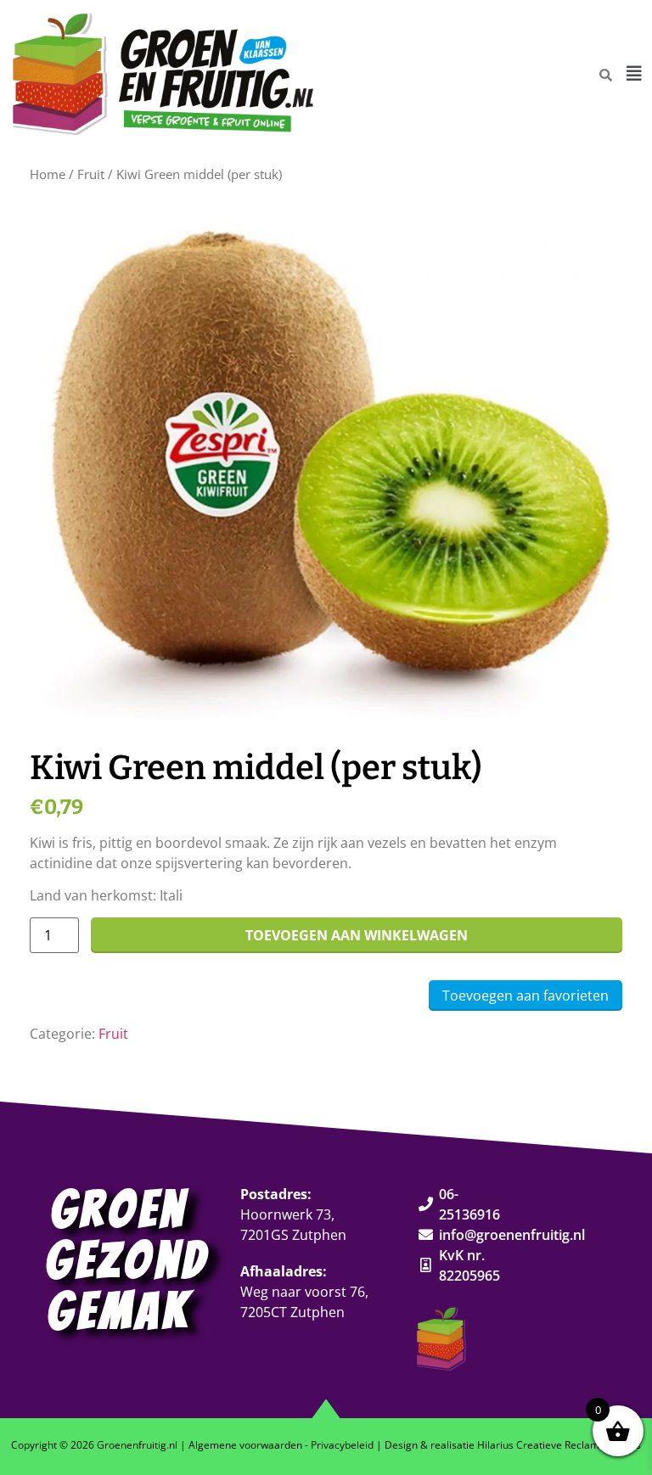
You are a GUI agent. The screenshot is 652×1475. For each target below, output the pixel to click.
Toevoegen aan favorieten (525, 995)
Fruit (90, 173)
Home (47, 173)
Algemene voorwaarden (245, 1445)
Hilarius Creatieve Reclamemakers (559, 1445)
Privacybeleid (342, 1445)
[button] (634, 73)
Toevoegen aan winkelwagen (356, 935)
